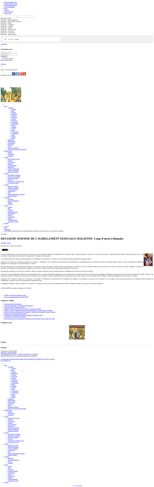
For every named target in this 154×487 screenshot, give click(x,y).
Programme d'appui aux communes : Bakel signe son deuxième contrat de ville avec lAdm (29, 318)
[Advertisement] (33, 81)
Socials (10, 215)
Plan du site (7, 13)
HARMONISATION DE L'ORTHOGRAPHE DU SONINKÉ (19, 356)
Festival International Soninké (16, 194)
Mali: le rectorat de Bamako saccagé (16, 295)
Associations (11, 143)
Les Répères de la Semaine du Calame (15, 317)
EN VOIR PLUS (6, 360)
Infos (5, 106)
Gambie (13, 109)
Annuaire (10, 210)
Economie (14, 117)
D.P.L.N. (10, 180)
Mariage (10, 160)
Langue (6, 173)
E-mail (9, 243)
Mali (12, 111)
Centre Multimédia (9, 7)
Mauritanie (14, 114)
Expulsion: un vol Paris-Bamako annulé (15, 313)
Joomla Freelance (79, 485)
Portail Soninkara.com (10, 2)
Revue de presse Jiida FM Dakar (17, 149)
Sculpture (10, 199)
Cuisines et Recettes (13, 168)
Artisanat (6, 197)
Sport (12, 130)
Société (13, 128)
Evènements (11, 217)
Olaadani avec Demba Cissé (16, 181)
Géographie (11, 154)
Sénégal (13, 112)
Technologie (14, 132)
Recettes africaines (13, 172)
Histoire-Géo (8, 151)
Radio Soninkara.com (10, 5)
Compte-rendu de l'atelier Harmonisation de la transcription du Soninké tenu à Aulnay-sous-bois (28, 359)
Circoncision (11, 162)
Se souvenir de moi (8, 58)
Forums (6, 223)
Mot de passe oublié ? (7, 60)
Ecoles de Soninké (13, 178)
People (13, 125)
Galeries (6, 10)
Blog (9, 209)
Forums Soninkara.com (10, 4)
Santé (13, 135)
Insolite (13, 136)
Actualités (10, 108)
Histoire (10, 152)
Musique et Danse (13, 186)
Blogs (6, 8)
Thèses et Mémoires (13, 170)
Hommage (11, 144)
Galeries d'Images (13, 212)
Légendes (10, 156)
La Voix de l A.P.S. (13, 183)
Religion (10, 164)
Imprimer (4, 243)
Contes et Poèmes (13, 189)
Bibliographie (12, 141)
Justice (13, 138)
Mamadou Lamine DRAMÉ (9, 352)
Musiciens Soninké (13, 188)
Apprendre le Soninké (14, 175)
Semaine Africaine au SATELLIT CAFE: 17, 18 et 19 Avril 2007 (22, 309)
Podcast (10, 218)
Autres (6, 205)
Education (14, 120)
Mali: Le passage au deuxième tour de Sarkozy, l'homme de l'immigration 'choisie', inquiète (29, 312)
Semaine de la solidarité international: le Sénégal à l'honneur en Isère (23, 315)
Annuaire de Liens (13, 221)
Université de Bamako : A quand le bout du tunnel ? (18, 305)
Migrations (11, 167)
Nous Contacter (8, 12)
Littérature (11, 140)
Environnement (12, 165)
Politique (13, 127)
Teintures (10, 204)
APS (9, 193)
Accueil (6, 226)
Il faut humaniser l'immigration (12, 304)
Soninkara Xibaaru (13, 148)
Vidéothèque (11, 213)
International (14, 124)
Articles (10, 207)
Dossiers (13, 116)
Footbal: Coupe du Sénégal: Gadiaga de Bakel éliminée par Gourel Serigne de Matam (28, 310)
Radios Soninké (12, 196)
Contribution (15, 133)
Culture (13, 119)
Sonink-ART (11, 191)
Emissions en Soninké (14, 177)
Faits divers (14, 122)
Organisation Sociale (14, 159)
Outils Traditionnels (13, 201)
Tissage (10, 202)
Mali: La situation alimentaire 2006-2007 (15, 297)
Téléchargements (12, 220)
